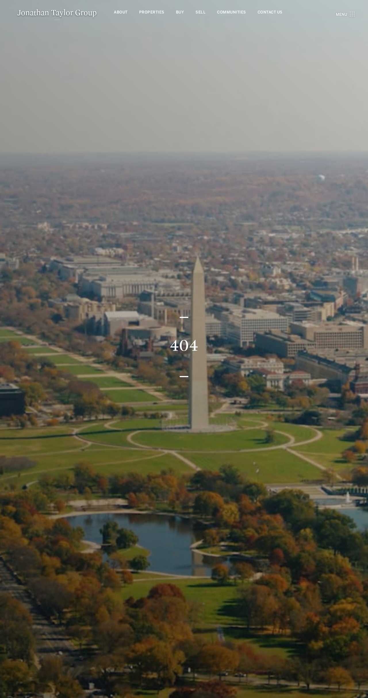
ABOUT (121, 12)
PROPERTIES (151, 12)
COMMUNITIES (231, 12)
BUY (180, 12)
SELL (200, 12)
